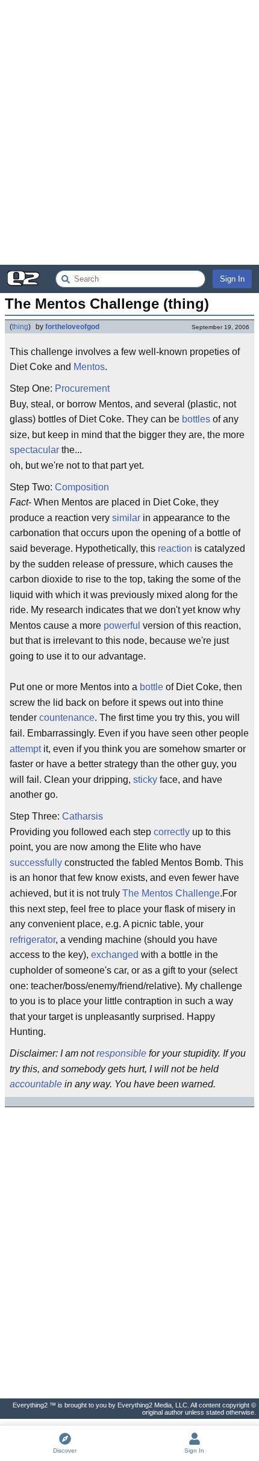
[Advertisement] (129, 132)
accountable (36, 1084)
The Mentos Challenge (171, 893)
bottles (196, 419)
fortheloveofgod (72, 327)
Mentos (89, 367)
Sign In (232, 278)
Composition (82, 487)
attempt (25, 749)
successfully (36, 862)
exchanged (115, 955)
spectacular (34, 450)
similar (126, 518)
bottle (151, 687)
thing (20, 327)
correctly (172, 832)
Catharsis (82, 816)
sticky (145, 779)
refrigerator (32, 939)
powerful (122, 625)
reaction (175, 548)
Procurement (82, 388)
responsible (121, 1053)
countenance (67, 717)
